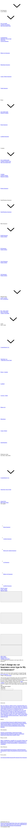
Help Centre (3, 656)
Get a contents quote (5, 160)
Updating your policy (5, 658)
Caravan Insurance (9, 725)
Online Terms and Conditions (17, 823)
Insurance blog (8, 733)
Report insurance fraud (16, 733)
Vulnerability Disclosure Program (10, 825)
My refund (17, 735)
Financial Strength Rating (6, 823)
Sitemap (19, 825)
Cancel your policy (7, 741)
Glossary (17, 732)
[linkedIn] (11, 799)
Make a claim (3, 740)
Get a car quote (4, 23)
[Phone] (11, 596)
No (4, 687)
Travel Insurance (23, 757)
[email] (11, 820)
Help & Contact (4, 588)
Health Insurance (10, 757)
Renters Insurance (19, 723)
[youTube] (11, 810)
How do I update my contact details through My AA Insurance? (14, 707)
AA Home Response (10, 742)
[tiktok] (11, 789)
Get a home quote (4, 111)
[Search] (11, 618)
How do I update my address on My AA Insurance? (12, 705)
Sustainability (7, 749)
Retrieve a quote (9, 740)
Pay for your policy (17, 740)
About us (2, 749)
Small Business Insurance (10, 723)
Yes (2, 687)
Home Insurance (10, 722)
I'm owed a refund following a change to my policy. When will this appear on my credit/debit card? (14, 714)
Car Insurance (4, 722)
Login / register (4, 589)
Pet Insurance (17, 757)
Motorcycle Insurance (12, 724)
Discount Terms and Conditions (17, 824)
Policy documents (15, 741)
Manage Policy (4, 657)
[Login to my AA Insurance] (14, 607)
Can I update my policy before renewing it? (16, 711)
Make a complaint (18, 742)
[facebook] (11, 768)
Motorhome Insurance (17, 725)
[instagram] (11, 778)
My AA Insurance (4, 674)
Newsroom (18, 750)
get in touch (8, 675)
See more (6, 716)
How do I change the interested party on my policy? (14, 706)
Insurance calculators (5, 732)
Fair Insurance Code (14, 749)
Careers (22, 750)
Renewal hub (22, 741)
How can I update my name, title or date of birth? (11, 713)
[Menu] (11, 639)
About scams (12, 735)
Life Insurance (4, 757)
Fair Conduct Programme (10, 750)
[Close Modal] (11, 650)
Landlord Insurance (18, 722)
